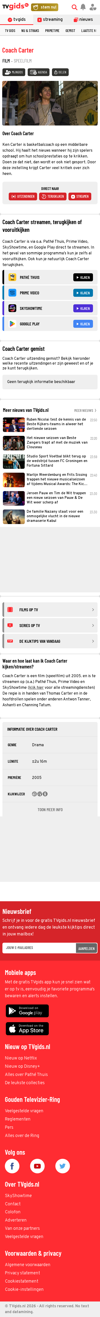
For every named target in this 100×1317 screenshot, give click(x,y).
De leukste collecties (25, 1083)
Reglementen (18, 1119)
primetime (52, 30)
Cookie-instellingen (24, 1290)
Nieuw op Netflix (21, 1058)
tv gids (10, 30)
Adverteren (16, 1220)
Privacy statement (22, 1273)
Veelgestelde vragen (24, 1111)
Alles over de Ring (22, 1136)
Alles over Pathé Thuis (26, 1075)
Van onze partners (22, 1228)
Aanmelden (86, 948)
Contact (13, 1204)
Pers (9, 1127)
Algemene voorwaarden (27, 1265)
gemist (70, 30)
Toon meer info (50, 809)
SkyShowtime (18, 1196)
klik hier (36, 687)
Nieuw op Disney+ (22, 1066)
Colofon (13, 1212)
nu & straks (30, 30)
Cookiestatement (21, 1281)
